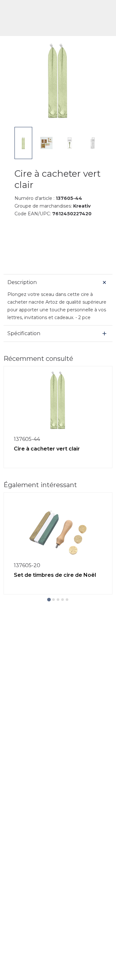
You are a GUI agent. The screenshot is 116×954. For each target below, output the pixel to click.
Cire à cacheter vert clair (47, 449)
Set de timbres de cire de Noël (55, 575)
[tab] (49, 599)
